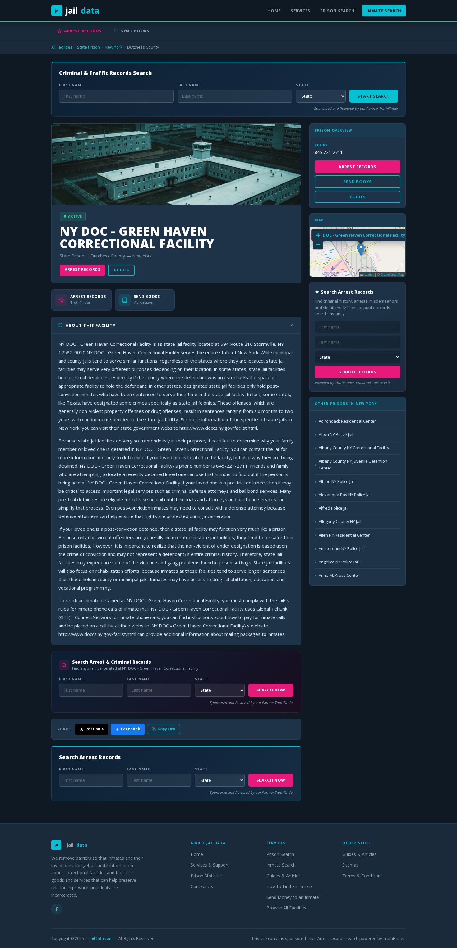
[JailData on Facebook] (56, 909)
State (302, 84)
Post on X (94, 729)
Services (300, 10)
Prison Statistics (207, 876)
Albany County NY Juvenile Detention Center (353, 464)
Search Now (271, 690)
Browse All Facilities (286, 908)
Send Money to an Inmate (292, 897)
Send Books (135, 31)
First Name (71, 84)
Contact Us (202, 886)
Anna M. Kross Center (339, 575)
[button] (361, 249)
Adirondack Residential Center (347, 421)
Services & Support (210, 865)
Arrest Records (83, 31)
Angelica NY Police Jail (339, 562)
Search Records (357, 372)
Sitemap (350, 865)
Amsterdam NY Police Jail (342, 548)
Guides (121, 270)
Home (274, 10)
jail (77, 10)
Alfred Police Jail (334, 508)
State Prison (88, 47)
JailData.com (101, 938)
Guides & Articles (283, 876)
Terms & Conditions (362, 876)
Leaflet (368, 274)
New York (113, 47)
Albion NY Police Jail (337, 481)
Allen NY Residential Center (344, 535)
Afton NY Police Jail (336, 434)
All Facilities (61, 47)
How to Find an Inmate (289, 886)
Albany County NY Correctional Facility (354, 448)
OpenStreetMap (392, 274)
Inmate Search (384, 10)
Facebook (130, 729)
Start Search (374, 96)
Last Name (189, 84)
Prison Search (337, 10)
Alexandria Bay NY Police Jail (345, 494)
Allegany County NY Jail (340, 521)
